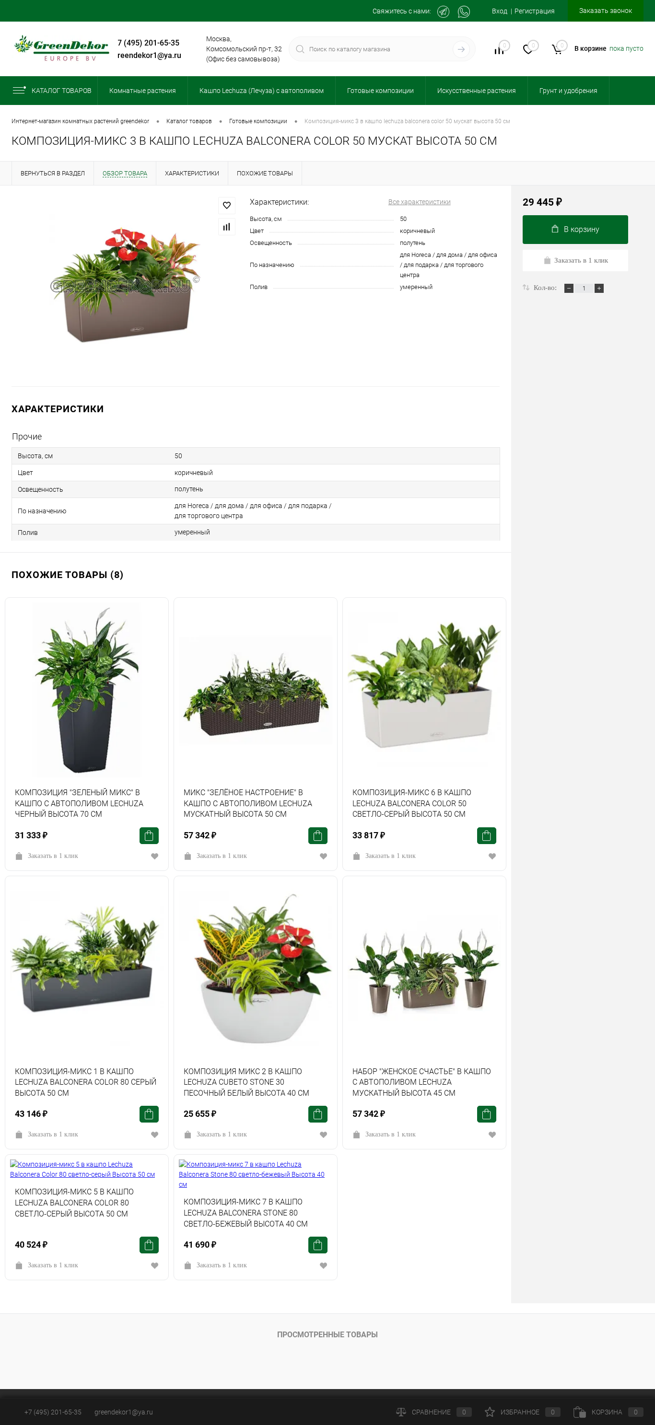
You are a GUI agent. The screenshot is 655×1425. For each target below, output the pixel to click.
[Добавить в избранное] (226, 205)
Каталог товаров (62, 90)
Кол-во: (546, 287)
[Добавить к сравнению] (226, 226)
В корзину (581, 229)
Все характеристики (419, 202)
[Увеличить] (125, 286)
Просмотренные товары (327, 1334)
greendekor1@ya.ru (147, 55)
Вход (499, 11)
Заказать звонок (605, 10)
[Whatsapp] (464, 12)
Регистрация (535, 11)
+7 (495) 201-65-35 (146, 42)
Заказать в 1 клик (53, 855)
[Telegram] (443, 12)
